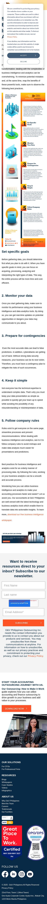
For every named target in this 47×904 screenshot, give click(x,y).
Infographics (7, 791)
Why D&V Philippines (10, 801)
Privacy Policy (12, 37)
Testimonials (7, 809)
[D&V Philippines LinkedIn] (13, 874)
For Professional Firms (11, 769)
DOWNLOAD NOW (14, 708)
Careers (5, 806)
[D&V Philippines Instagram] (21, 874)
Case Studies (7, 785)
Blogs (4, 779)
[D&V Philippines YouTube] (30, 874)
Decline (23, 61)
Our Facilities (7, 812)
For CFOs (6, 766)
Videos (4, 788)
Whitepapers (7, 782)
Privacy (32, 656)
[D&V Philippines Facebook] (5, 874)
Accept (23, 55)
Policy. (40, 656)
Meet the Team (8, 804)
